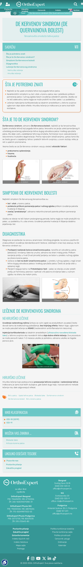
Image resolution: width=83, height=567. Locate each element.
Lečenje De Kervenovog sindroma (21, 67)
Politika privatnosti (62, 535)
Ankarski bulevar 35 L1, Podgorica (62, 508)
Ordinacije (62, 542)
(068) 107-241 (62, 511)
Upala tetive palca (26, 395)
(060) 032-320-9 (62, 498)
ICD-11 (9, 422)
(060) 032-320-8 (62, 486)
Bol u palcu (12, 395)
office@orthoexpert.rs (62, 489)
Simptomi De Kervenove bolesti (20, 60)
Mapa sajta (21, 545)
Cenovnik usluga (62, 539)
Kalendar (62, 545)
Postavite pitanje (8, 10)
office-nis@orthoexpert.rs (62, 501)
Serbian (76, 10)
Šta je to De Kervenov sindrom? (20, 57)
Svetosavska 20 (62, 496)
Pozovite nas (12, 460)
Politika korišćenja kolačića (62, 529)
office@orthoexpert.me (62, 514)
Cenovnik (41, 10)
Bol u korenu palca (33, 399)
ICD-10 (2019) (12, 419)
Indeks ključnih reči (20, 539)
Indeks (58, 10)
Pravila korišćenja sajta (62, 532)
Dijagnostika (12, 64)
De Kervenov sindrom (55, 395)
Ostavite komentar (21, 535)
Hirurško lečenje (14, 73)
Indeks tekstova (21, 542)
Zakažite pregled (24, 10)
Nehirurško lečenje (15, 70)
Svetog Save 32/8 (62, 483)
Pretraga (21, 549)
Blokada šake (40, 395)
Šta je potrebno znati (15, 54)
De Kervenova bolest (16, 399)
